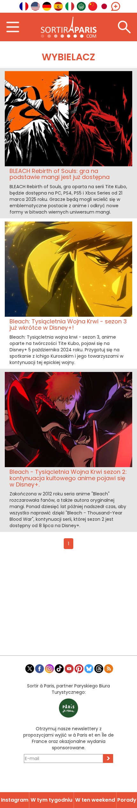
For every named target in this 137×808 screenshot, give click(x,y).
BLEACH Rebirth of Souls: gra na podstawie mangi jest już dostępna (60, 174)
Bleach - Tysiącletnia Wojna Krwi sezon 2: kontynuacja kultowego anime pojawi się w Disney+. (68, 478)
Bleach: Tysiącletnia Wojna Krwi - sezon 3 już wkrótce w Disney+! (68, 324)
